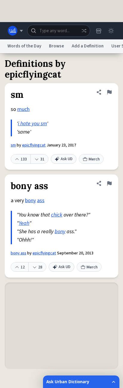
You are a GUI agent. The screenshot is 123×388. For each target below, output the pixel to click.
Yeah (24, 223)
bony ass (18, 253)
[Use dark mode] (111, 31)
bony (30, 200)
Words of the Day (24, 46)
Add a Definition (88, 46)
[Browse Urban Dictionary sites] (15, 31)
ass (40, 200)
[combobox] (58, 31)
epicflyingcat (34, 145)
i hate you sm (32, 123)
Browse (56, 46)
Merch (94, 159)
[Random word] (83, 30)
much (23, 109)
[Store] (98, 31)
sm (13, 145)
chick (56, 215)
